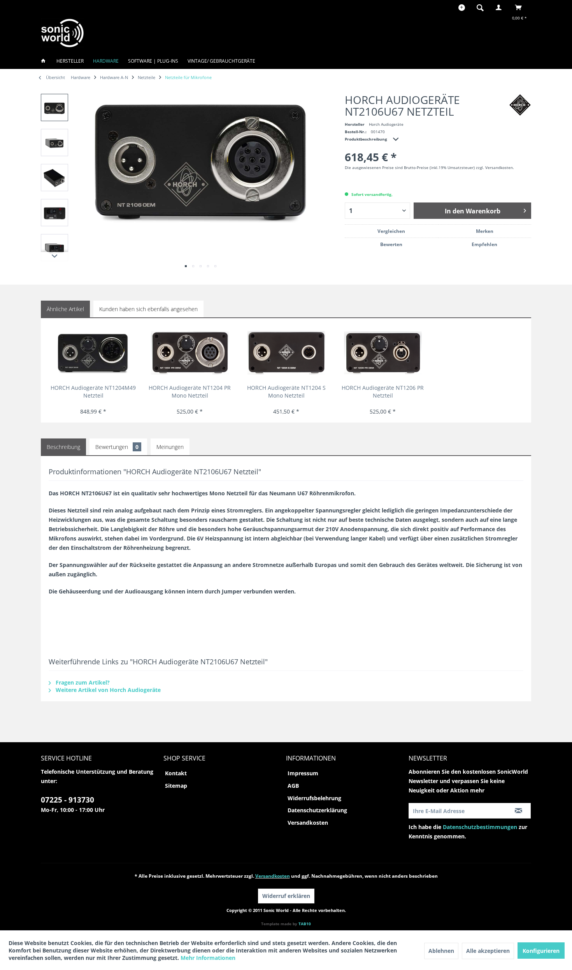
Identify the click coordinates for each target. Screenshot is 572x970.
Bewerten (391, 244)
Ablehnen (441, 950)
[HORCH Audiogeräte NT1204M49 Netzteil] (93, 353)
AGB (293, 785)
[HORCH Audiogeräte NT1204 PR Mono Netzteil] (190, 353)
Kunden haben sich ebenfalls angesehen (148, 309)
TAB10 (304, 923)
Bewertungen (117, 447)
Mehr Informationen (208, 957)
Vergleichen (391, 231)
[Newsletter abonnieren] (518, 811)
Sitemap (176, 785)
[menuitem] (482, 7)
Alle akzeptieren (488, 950)
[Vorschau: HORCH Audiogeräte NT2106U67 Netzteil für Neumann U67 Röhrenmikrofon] (54, 107)
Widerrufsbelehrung (314, 798)
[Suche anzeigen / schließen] (480, 7)
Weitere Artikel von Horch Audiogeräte (107, 690)
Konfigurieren (541, 950)
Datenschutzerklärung (317, 810)
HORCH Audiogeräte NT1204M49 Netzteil (93, 391)
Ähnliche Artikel (65, 309)
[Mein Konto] (500, 7)
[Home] (45, 61)
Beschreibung (63, 447)
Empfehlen (484, 244)
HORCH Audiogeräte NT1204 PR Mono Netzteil (190, 391)
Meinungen (170, 447)
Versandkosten (308, 822)
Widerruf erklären (286, 896)
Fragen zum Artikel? (82, 682)
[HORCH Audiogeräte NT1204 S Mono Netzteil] (286, 353)
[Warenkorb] (520, 7)
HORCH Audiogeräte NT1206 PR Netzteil (383, 391)
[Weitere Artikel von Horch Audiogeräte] (520, 105)
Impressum (303, 773)
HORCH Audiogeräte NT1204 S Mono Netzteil (286, 391)
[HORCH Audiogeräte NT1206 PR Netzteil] (383, 353)
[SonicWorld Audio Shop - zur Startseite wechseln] (62, 33)
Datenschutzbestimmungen (480, 827)
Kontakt (176, 773)
